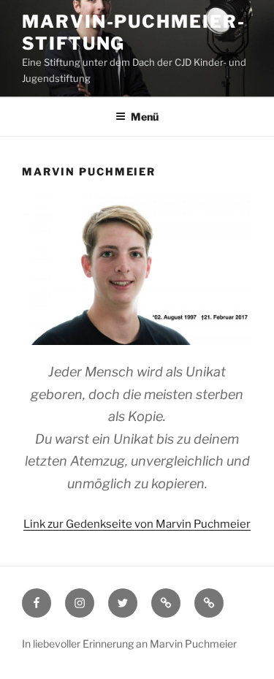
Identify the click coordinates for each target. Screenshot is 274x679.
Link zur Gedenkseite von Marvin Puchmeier (137, 524)
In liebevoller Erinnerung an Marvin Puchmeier (129, 643)
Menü (145, 116)
